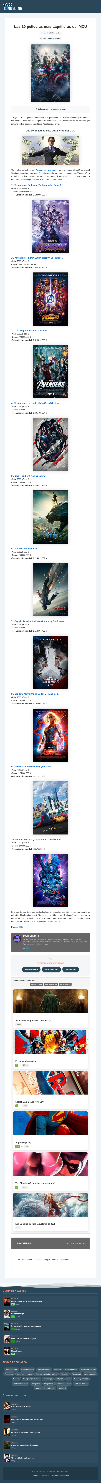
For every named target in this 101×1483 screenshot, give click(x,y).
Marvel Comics (31, 969)
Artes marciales (90, 1374)
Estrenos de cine (21, 1383)
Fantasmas (9, 1374)
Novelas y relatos (24, 1374)
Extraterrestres (44, 1369)
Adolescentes (11, 1369)
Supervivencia (27, 1369)
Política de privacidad (60, 1476)
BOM (21, 927)
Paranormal (76, 1374)
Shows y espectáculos (45, 1388)
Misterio (64, 1374)
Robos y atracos (81, 1379)
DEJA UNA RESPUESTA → (77, 1243)
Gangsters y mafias (31, 1379)
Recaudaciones (51, 969)
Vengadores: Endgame (46, 170)
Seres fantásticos (88, 1369)
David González (54, 38)
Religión (59, 1379)
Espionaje (48, 1379)
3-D (68, 1379)
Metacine (57, 1369)
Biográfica (48, 1383)
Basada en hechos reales (46, 1374)
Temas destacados (58, 109)
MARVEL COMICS (36, 984)
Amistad (62, 1388)
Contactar (45, 1476)
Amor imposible (71, 1369)
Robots (16, 1379)
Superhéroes (70, 969)
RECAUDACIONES (51, 984)
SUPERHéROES (65, 984)
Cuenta (35, 1476)
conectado (42, 1260)
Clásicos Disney (64, 1383)
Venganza (36, 1383)
